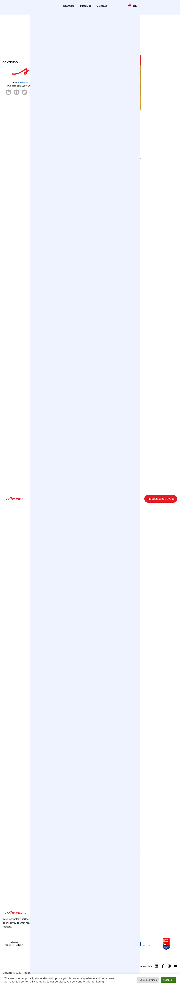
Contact (102, 5)
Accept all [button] (168, 979)
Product (85, 5)
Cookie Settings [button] (148, 979)
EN (135, 5)
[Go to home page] (14, 499)
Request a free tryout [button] (161, 498)
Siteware (69, 5)
